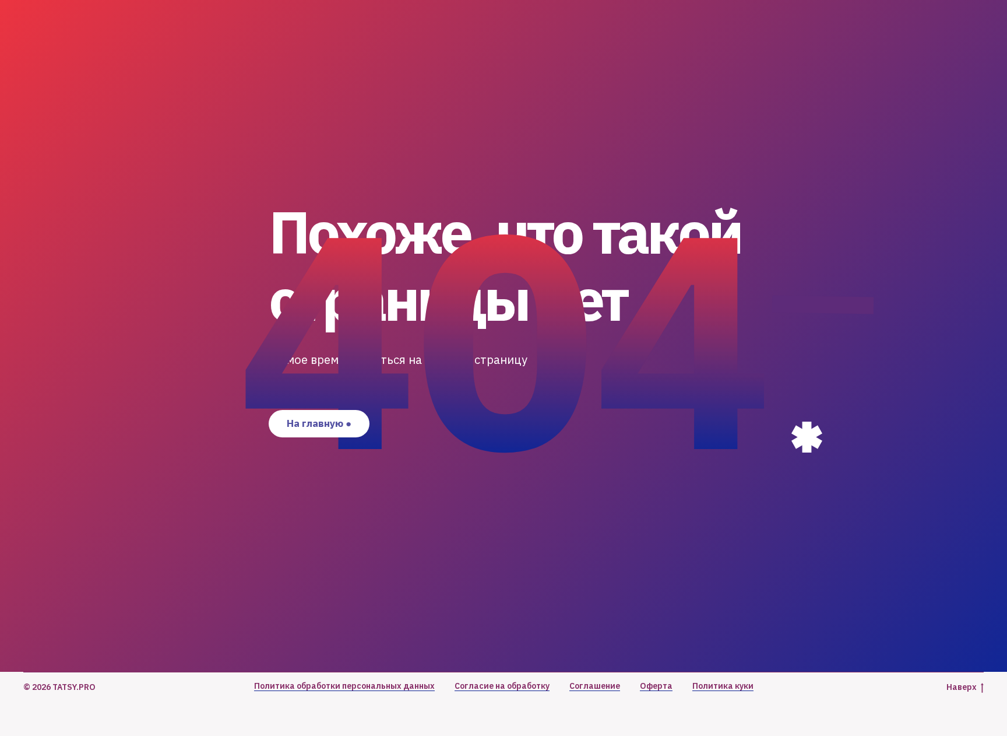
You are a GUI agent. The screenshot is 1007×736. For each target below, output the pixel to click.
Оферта (656, 686)
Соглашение (594, 686)
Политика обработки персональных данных (344, 686)
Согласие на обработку (502, 686)
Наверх (961, 687)
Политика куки (723, 686)
